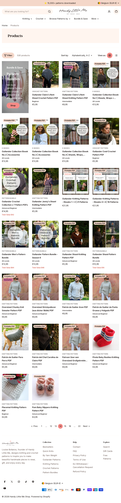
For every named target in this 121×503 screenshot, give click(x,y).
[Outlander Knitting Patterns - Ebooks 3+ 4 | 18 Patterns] (106, 181)
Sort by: (65, 55)
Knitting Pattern (70, 91)
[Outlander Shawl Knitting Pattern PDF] (75, 234)
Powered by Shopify (40, 496)
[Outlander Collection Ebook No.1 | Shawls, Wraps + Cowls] (106, 74)
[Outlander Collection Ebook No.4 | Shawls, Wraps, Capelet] (75, 131)
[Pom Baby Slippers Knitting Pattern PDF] (45, 387)
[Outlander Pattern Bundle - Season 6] (45, 234)
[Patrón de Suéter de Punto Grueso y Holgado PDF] (106, 287)
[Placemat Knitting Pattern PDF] (15, 387)
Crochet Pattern (40, 91)
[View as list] (116, 55)
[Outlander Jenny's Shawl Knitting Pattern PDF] (45, 181)
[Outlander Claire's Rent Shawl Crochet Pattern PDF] (45, 74)
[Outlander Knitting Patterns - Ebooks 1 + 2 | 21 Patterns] (75, 181)
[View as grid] (109, 55)
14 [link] (60, 426)
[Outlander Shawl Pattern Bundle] (106, 234)
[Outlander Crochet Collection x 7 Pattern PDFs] (15, 181)
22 (79, 426)
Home (5, 25)
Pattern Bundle (9, 198)
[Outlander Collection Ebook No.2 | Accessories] (15, 131)
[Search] (49, 11)
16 (70, 426)
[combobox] (27, 11)
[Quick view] (55, 66)
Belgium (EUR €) (109, 3)
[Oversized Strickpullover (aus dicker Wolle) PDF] (45, 287)
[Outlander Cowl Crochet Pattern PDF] (106, 131)
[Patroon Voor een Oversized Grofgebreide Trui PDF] (75, 337)
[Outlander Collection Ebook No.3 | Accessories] (45, 131)
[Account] (109, 11)
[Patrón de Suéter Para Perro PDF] (15, 337)
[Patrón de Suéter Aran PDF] (75, 287)
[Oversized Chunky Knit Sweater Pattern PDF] (15, 287)
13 (56, 426)
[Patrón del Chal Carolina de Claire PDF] (45, 337)
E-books (96, 91)
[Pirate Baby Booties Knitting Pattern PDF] (106, 337)
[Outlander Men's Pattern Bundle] (15, 234)
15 (65, 426)
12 (51, 426)
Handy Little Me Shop (20, 496)
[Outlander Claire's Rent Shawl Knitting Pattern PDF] (75, 74)
